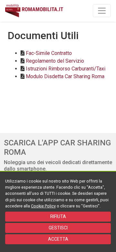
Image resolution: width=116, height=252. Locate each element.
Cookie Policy (43, 206)
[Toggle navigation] (102, 10)
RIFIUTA (58, 216)
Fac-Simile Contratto (49, 53)
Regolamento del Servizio (55, 61)
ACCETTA (58, 239)
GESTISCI (58, 227)
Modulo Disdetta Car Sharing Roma (65, 76)
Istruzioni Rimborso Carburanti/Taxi (65, 69)
